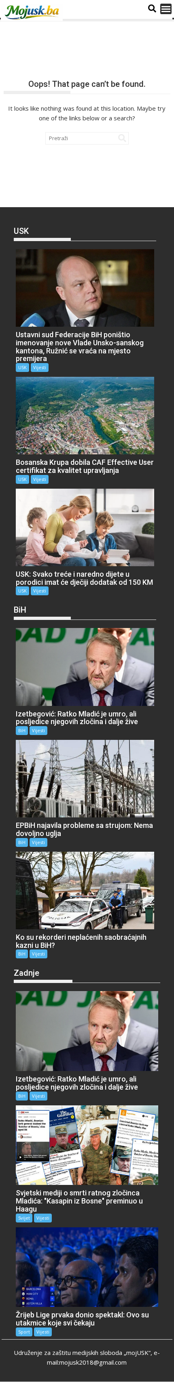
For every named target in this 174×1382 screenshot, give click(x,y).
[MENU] (166, 9)
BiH (21, 730)
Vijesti (39, 367)
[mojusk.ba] (33, 12)
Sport (24, 1332)
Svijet (24, 1218)
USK (22, 367)
